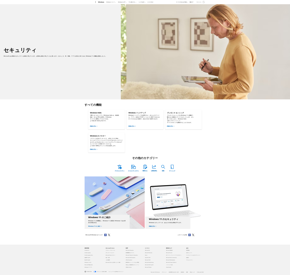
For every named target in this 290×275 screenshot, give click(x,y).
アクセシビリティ (119, 171)
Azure (146, 255)
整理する (145, 171)
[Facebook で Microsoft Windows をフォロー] (105, 235)
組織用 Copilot (87, 257)
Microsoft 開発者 (169, 250)
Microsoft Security (148, 252)
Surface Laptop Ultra (89, 255)
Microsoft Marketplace (170, 260)
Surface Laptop (88, 252)
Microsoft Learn (169, 252)
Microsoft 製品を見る (89, 264)
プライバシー (164, 272)
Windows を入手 (121, 2)
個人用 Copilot (87, 260)
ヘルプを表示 (141, 2)
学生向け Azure (129, 267)
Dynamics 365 (147, 257)
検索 (163, 171)
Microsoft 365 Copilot (149, 264)
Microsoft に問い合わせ (155, 272)
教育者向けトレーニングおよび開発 (132, 262)
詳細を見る (93, 126)
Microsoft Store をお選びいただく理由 (113, 262)
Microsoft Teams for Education (132, 255)
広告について (192, 272)
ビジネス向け (150, 2)
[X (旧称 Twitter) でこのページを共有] (193, 235)
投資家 (187, 257)
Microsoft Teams (148, 267)
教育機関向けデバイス (130, 252)
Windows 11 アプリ (88, 267)
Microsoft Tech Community (171, 257)
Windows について (110, 2)
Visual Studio (168, 267)
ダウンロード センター (110, 252)
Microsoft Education (130, 250)
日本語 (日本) (89, 271)
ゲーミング (172, 171)
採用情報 (187, 250)
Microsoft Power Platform (171, 262)
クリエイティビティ (133, 171)
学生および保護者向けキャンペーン (132, 264)
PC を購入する (132, 2)
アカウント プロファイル (110, 250)
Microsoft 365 (147, 260)
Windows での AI (88, 262)
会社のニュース (189, 252)
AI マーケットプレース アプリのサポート (173, 255)
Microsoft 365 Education (130, 257)
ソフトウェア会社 (169, 264)
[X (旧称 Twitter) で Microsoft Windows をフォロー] (109, 235)
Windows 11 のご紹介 (94, 226)
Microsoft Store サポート (110, 255)
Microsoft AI (147, 250)
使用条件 (182, 272)
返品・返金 (108, 257)
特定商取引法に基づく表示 (174, 272)
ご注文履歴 (108, 260)
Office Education (129, 260)
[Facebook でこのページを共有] (189, 235)
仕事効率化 (154, 171)
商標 (187, 272)
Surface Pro (87, 250)
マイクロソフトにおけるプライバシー (193, 255)
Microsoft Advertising (149, 262)
